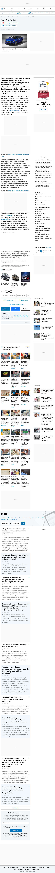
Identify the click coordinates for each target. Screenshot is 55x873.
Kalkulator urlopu (39, 202)
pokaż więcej (15, 808)
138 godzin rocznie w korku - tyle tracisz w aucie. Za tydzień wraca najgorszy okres (43, 163)
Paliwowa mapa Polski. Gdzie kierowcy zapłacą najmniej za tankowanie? (42, 186)
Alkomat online (38, 194)
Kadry (8, 12)
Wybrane (49, 159)
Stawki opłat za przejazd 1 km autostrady (42, 231)
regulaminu (19, 826)
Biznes (12, 12)
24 (36, 250)
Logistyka (31, 517)
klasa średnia (5, 295)
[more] (28, 295)
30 (50, 250)
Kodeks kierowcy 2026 (43, 105)
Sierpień (48, 247)
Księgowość (3, 12)
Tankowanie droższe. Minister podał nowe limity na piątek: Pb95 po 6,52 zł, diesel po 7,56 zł (43, 167)
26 (41, 250)
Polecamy (37, 386)
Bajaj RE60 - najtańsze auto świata (18, 190)
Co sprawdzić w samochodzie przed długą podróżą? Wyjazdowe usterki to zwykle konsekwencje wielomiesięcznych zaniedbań (43, 174)
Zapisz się (15, 830)
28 (46, 250)
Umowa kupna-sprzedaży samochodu (41, 210)
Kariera (48, 867)
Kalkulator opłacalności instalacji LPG (43, 197)
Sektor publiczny (19, 13)
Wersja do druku (9, 300)
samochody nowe (21, 295)
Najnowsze (44, 159)
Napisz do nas (24, 300)
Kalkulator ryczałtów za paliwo (42, 200)
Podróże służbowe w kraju (41, 236)
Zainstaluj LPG (4, 519)
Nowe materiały (38, 299)
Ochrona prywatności (13, 867)
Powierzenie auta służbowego (42, 217)
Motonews (14, 16)
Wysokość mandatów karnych (42, 234)
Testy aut (17, 517)
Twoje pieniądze (30, 13)
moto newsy (12, 295)
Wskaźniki (40, 226)
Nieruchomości (41, 12)
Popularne (38, 159)
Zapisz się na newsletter (18, 304)
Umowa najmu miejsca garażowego (40, 214)
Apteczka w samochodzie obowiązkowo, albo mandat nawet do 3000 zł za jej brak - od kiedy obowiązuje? (43, 182)
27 (43, 250)
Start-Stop (9, 215)
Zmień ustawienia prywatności (28, 867)
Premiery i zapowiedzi (22, 16)
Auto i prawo (24, 517)
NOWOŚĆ (43, 102)
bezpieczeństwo (5, 219)
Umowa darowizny (39, 223)
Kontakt (20, 869)
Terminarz (40, 247)
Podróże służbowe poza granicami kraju (43, 239)
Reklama (27, 869)
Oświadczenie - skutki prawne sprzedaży (42, 220)
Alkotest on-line (13, 519)
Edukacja (48, 12)
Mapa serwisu (35, 869)
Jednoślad (37, 517)
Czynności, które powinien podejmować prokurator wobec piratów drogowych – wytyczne (42, 171)
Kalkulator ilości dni (40, 204)
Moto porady (11, 517)
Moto (36, 12)
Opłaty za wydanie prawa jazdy (42, 228)
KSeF (53, 12)
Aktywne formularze (44, 207)
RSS (15, 869)
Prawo (24, 12)
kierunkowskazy (15, 110)
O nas (3, 867)
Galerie (44, 517)
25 (39, 250)
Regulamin (41, 867)
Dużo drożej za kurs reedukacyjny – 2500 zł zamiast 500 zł (43, 178)
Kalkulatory (40, 193)
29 (48, 250)
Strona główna (4, 16)
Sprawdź (43, 110)
